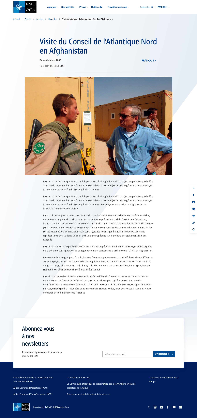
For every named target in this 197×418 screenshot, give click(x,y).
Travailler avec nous (117, 6)
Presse (82, 6)
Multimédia (96, 6)
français (147, 60)
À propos (51, 6)
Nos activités (67, 6)
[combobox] (163, 7)
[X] (193, 188)
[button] (163, 7)
